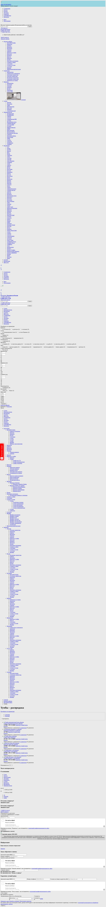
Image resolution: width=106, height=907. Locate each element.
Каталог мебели (8, 41)
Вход (5, 19)
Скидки (6, 259)
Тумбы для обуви (17, 463)
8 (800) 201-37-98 (5, 30)
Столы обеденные (18, 505)
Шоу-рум (6, 262)
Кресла (9, 474)
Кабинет (9, 598)
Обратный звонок (5, 299)
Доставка (6, 12)
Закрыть (3, 848)
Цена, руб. (3, 392)
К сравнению (23, 727)
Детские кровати (14, 469)
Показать (9, 406)
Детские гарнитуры (15, 530)
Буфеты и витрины (15, 431)
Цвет (2, 345)
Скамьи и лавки (11, 496)
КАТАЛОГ (7, 428)
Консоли (9, 464)
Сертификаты (7, 15)
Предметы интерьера (12, 494)
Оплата (6, 11)
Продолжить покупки (25, 901)
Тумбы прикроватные (19, 462)
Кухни (11, 435)
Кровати (12, 434)
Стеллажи (12, 437)
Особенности (4, 339)
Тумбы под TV (17, 460)
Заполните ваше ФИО (6, 854)
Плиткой (7, 716)
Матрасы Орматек (15, 482)
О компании (7, 8)
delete (2, 4)
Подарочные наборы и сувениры (18, 495)
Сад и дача (9, 648)
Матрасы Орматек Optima (20, 484)
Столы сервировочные (19, 508)
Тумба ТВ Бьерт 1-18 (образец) (12, 758)
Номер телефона (5, 856)
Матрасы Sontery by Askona (17, 485)
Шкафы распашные (15, 514)
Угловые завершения (15, 523)
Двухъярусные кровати (16, 471)
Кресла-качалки (14, 478)
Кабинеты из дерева (15, 599)
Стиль (2, 330)
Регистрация (7, 21)
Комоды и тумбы (11, 456)
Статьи (5, 781)
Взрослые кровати (15, 467)
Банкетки (9, 445)
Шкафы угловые (14, 516)
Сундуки (9, 512)
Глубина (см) (4, 374)
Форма (2, 333)
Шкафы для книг (14, 519)
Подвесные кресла (15, 480)
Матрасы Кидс (17, 491)
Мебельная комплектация (13, 526)
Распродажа (7, 261)
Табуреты (12, 510)
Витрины (9, 449)
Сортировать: (5, 718)
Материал (3, 342)
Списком (7, 714)
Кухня (8, 553)
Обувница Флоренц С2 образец (12, 730)
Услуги (5, 10)
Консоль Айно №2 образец (11, 744)
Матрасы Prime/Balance (19, 487)
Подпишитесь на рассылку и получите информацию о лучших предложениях (10, 815)
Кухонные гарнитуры (15, 555)
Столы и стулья (11, 499)
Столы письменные (18, 506)
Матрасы (9, 481)
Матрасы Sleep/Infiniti (18, 489)
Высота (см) (4, 351)
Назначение (4, 336)
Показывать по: (5, 765)
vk (4, 795)
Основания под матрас (16, 473)
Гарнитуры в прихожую (16, 627)
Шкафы (12, 442)
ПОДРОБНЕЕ (7, 4)
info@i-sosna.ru (4, 811)
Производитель (5, 386)
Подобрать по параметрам (7, 711)
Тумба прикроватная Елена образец (13, 723)
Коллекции (7, 145)
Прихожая (9, 626)
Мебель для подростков (16, 443)
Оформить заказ (5, 901)
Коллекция (3, 389)
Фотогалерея (7, 777)
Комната (3, 327)
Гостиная (9, 573)
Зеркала (9, 455)
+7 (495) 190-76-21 (5, 32)
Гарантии (6, 14)
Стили (5, 101)
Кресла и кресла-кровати (16, 476)
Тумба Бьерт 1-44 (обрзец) (10, 751)
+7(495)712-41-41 (5, 810)
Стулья (12, 439)
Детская (9, 528)
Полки (8, 492)
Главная (6, 699)
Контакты (6, 17)
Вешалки (9, 448)
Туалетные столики (18, 502)
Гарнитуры (7, 70)
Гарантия (6, 321)
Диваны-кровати (14, 452)
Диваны (9, 450)
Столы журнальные (18, 503)
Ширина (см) (4, 363)
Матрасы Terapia (17, 488)
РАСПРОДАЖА (11, 430)
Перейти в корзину (14, 901)
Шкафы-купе (13, 517)
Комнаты (6, 81)
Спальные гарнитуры (15, 675)
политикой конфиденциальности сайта (38, 828)
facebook (6, 796)
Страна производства (6, 348)
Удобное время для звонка (7, 858)
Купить (6, 726)
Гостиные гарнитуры (15, 576)
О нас (5, 774)
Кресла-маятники (14, 477)
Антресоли (13, 524)
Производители (8, 112)
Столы (11, 438)
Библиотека (10, 617)
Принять (3, 905)
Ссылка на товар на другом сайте (59, 879)
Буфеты (9, 446)
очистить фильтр (5, 405)
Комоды (12, 432)
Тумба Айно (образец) (9, 737)
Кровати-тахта (14, 470)
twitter (5, 798)
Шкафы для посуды (15, 520)
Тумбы (12, 441)
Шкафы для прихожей (16, 521)
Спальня (9, 672)
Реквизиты (6, 780)
